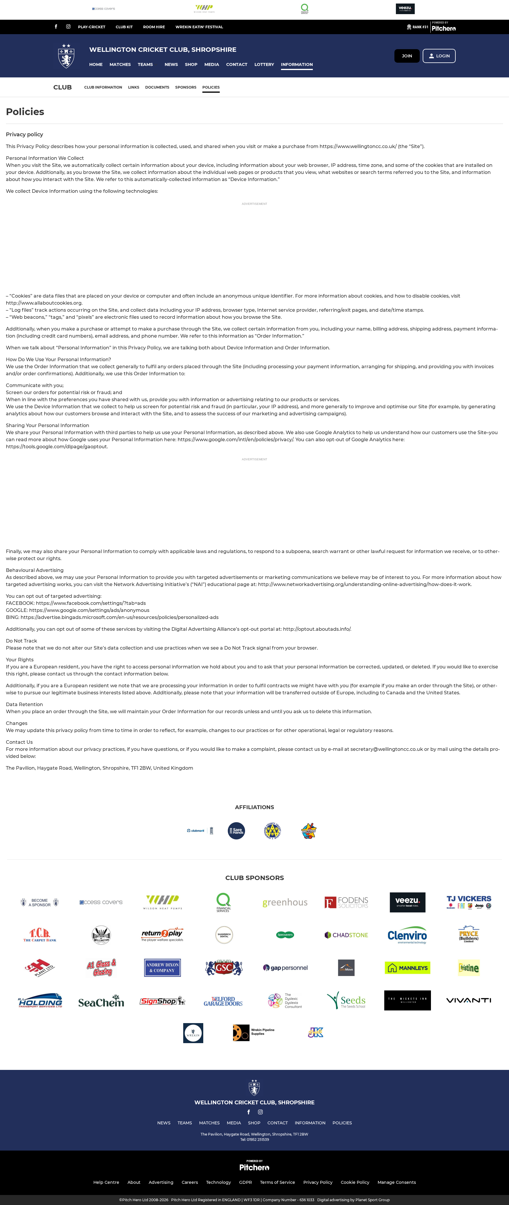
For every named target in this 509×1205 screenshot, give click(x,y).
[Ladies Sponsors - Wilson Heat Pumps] (204, 10)
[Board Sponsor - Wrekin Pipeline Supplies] (254, 1034)
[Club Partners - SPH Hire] (40, 969)
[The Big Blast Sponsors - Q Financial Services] (304, 10)
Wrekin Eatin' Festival (199, 27)
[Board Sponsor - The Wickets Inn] (407, 1001)
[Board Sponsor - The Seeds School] (346, 1001)
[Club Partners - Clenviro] (407, 936)
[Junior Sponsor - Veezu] (405, 10)
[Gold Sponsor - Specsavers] (285, 936)
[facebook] (56, 27)
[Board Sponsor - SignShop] (162, 1001)
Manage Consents (397, 1182)
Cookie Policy (355, 1182)
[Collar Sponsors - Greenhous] (285, 903)
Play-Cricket (91, 27)
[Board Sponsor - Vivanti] (469, 1001)
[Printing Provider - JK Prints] (315, 1034)
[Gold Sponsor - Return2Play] (162, 936)
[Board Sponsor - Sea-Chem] (101, 1001)
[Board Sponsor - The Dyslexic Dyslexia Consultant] (285, 1001)
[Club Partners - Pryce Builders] (469, 936)
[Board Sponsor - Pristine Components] (469, 969)
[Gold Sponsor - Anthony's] (101, 936)
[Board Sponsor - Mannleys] (407, 969)
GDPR (245, 1182)
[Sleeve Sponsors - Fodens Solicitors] (346, 903)
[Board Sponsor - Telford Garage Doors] (223, 1001)
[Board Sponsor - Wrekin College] (193, 1034)
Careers (190, 1182)
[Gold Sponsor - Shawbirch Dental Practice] (223, 936)
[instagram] (68, 27)
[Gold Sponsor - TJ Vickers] (469, 903)
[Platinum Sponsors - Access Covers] (103, 10)
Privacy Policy (318, 1182)
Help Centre (106, 1182)
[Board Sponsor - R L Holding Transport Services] (40, 1001)
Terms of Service (277, 1182)
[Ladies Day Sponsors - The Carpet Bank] (40, 936)
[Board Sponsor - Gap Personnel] (285, 969)
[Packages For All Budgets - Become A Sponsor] (40, 903)
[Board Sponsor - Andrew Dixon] (162, 969)
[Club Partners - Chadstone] (346, 936)
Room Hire (154, 27)
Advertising (161, 1182)
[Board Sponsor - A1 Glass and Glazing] (101, 969)
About (134, 1182)
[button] (96, 64)
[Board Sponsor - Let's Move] (346, 969)
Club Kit (124, 27)
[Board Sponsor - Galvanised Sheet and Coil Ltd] (223, 969)
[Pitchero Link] (444, 29)
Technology (218, 1182)
